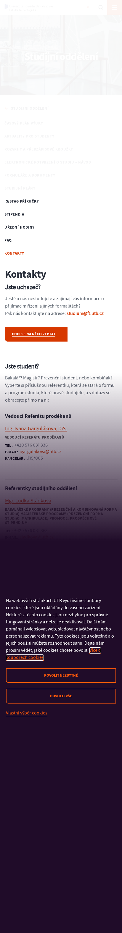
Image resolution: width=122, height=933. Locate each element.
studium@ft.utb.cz (85, 313)
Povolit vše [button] (61, 696)
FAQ (8, 240)
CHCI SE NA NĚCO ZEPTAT (33, 334)
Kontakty (14, 253)
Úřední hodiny (19, 227)
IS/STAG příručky (21, 201)
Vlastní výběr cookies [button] (26, 713)
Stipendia (14, 214)
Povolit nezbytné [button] (61, 675)
